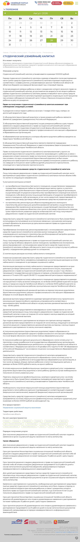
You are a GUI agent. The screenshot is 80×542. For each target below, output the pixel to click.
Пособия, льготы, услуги (18, 52)
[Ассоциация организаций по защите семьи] (30, 523)
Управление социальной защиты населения (22, 408)
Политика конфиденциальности (13, 534)
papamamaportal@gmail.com (66, 532)
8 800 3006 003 (44, 2)
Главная (5, 52)
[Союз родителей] (17, 523)
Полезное (12, 9)
